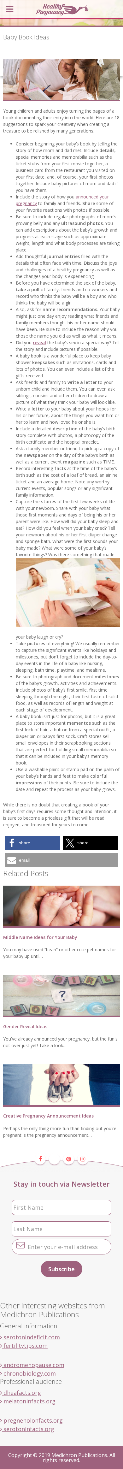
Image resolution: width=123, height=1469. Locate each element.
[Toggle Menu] (10, 9)
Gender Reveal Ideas (25, 1026)
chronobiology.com (29, 1373)
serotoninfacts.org (28, 1429)
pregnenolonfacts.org (32, 1420)
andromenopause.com (33, 1365)
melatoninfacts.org (29, 1401)
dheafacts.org (21, 1392)
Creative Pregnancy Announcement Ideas (48, 1116)
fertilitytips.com (25, 1345)
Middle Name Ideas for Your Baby (40, 937)
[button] (32, 843)
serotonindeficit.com (31, 1337)
